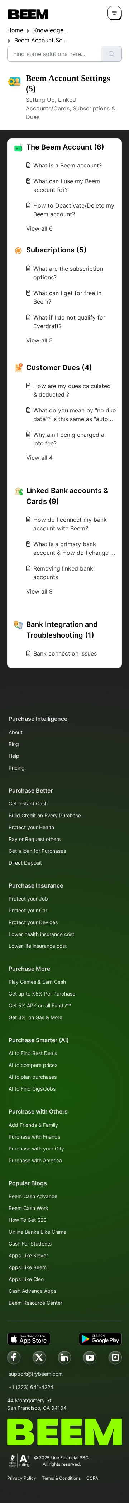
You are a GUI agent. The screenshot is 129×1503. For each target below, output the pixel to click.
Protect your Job (28, 898)
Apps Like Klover (28, 1255)
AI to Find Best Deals (33, 1053)
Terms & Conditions (61, 1478)
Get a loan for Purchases (37, 851)
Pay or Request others (35, 839)
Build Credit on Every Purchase (45, 815)
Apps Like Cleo (26, 1279)
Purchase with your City (36, 1148)
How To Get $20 (28, 1220)
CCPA (92, 1478)
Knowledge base (55, 30)
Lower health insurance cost (41, 934)
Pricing (17, 768)
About (16, 732)
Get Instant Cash (28, 803)
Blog (14, 744)
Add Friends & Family (33, 1125)
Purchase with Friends (34, 1137)
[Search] (111, 54)
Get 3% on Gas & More (35, 1017)
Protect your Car (28, 910)
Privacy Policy (21, 1478)
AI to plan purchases (33, 1077)
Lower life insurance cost (38, 946)
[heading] (64, 147)
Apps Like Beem (28, 1267)
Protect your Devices (33, 922)
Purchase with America (35, 1160)
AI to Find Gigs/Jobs (32, 1089)
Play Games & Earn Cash (37, 982)
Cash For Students (30, 1243)
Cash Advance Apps (32, 1291)
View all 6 (39, 228)
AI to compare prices (33, 1065)
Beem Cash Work (28, 1208)
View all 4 (39, 457)
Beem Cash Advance (33, 1196)
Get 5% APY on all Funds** (40, 1005)
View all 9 (39, 591)
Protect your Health (31, 827)
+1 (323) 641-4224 (31, 1387)
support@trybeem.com (36, 1374)
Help (14, 756)
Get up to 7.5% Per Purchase (42, 994)
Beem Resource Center (35, 1303)
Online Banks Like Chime (37, 1232)
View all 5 (39, 340)
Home (15, 30)
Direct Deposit (25, 863)
